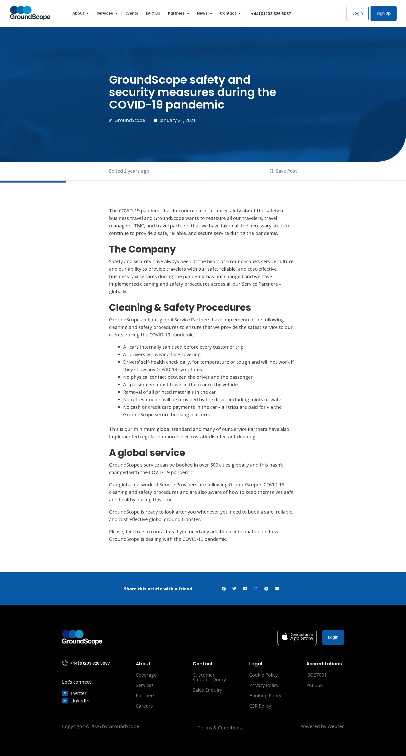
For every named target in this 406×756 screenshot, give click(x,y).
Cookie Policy (263, 675)
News (202, 13)
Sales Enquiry (207, 690)
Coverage (146, 675)
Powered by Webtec (322, 726)
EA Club (153, 13)
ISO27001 (316, 675)
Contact (228, 13)
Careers (144, 706)
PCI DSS (314, 685)
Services (105, 13)
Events (131, 13)
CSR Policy (260, 706)
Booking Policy (265, 695)
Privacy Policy (263, 685)
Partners (176, 13)
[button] (224, 588)
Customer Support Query (209, 677)
